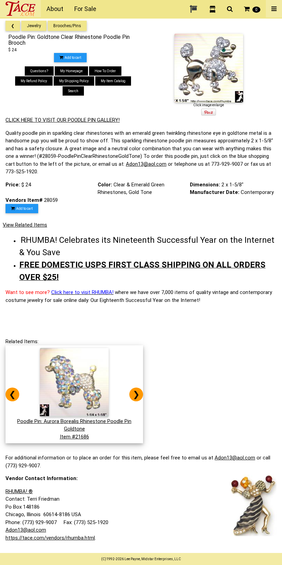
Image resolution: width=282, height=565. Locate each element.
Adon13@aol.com (146, 164)
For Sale (85, 8)
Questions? (39, 71)
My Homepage (71, 71)
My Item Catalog (113, 81)
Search (73, 91)
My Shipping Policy (74, 81)
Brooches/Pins (67, 25)
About (54, 8)
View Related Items (25, 225)
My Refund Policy (34, 81)
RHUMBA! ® (19, 491)
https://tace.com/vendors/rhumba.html (50, 538)
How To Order (105, 71)
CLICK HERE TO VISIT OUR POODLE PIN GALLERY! (63, 120)
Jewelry (34, 25)
